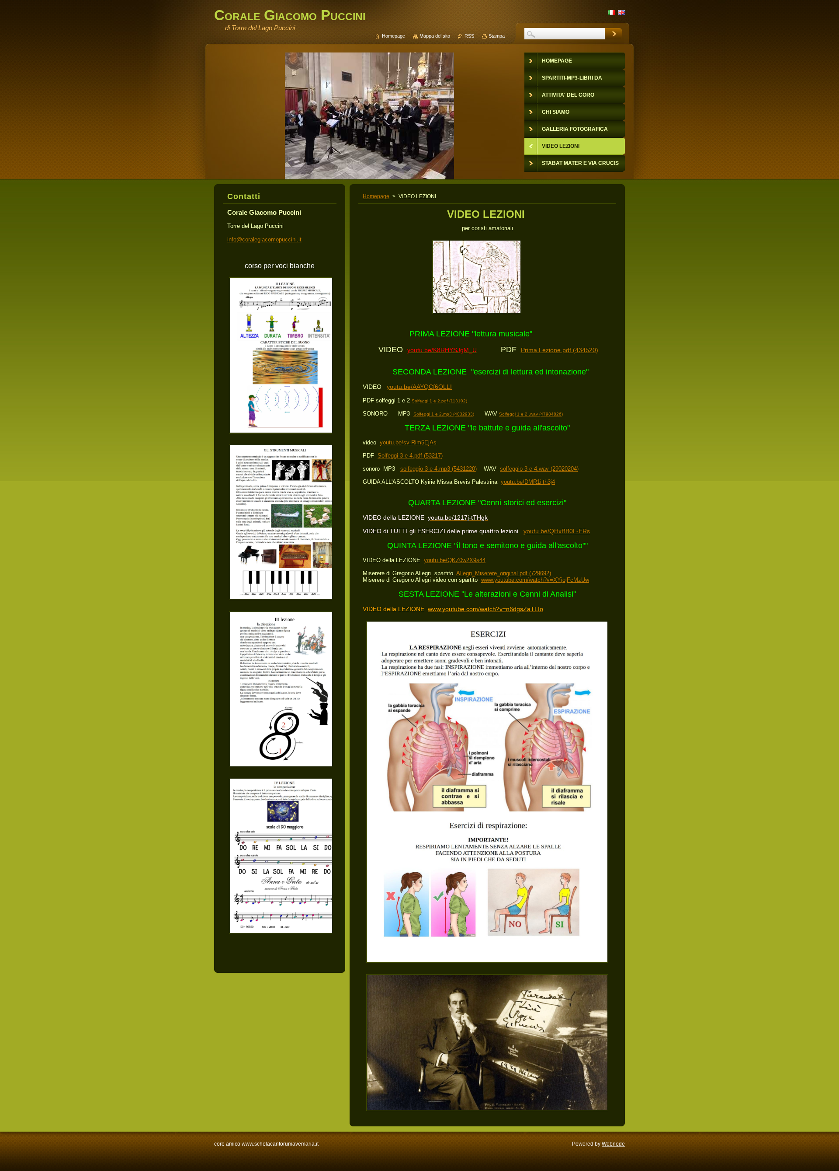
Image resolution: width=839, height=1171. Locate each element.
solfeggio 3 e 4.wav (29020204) (539, 468)
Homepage (376, 196)
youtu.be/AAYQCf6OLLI (419, 386)
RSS (469, 35)
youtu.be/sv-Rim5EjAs (408, 442)
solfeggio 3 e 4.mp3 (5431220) (438, 468)
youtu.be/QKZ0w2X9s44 (454, 560)
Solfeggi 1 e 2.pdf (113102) (439, 400)
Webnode (613, 1144)
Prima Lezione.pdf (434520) (559, 349)
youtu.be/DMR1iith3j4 (528, 482)
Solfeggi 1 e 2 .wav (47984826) (531, 414)
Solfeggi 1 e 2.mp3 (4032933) (443, 414)
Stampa (497, 35)
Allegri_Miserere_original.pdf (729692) (503, 573)
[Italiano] (611, 12)
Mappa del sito (435, 35)
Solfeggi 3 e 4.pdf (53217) (410, 455)
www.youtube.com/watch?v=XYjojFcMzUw (535, 580)
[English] (621, 12)
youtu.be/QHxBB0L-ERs (557, 531)
